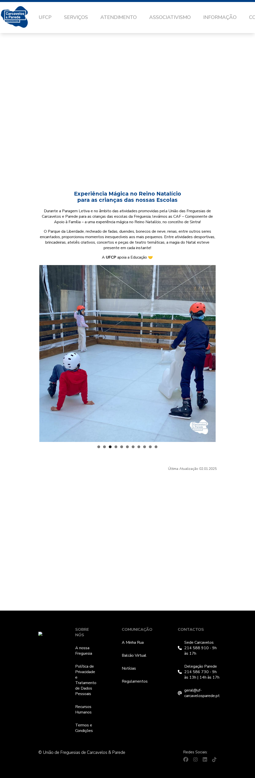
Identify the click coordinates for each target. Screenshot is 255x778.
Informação (220, 17)
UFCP (45, 17)
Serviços (76, 17)
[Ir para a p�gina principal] (19, 17)
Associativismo (170, 17)
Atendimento (118, 17)
